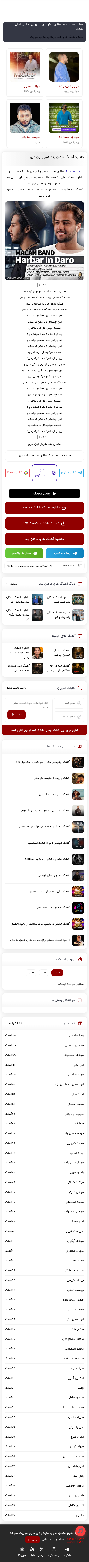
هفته (57, 972)
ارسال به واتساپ (21, 553)
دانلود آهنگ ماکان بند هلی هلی (58, 599)
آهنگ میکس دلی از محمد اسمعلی (49, 843)
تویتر (41, 1555)
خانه (68, 455)
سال (31, 972)
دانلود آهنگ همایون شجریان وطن (19, 653)
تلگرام (67, 1555)
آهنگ (68, 171)
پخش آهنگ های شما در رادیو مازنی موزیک (56, 37)
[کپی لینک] (80, 566)
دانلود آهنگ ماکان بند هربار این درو (57, 157)
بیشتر (13, 584)
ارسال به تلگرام (62, 553)
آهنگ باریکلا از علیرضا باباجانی (52, 778)
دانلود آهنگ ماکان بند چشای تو (58, 615)
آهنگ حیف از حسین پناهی (62, 652)
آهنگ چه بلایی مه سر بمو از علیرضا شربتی (44, 810)
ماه (44, 972)
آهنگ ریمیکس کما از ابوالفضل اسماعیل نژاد (43, 762)
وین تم (32, 1539)
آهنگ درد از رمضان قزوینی (54, 875)
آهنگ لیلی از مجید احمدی (54, 794)
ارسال (18, 715)
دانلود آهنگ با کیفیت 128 (41, 523)
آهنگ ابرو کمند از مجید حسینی (19, 668)
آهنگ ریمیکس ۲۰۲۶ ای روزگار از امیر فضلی (44, 826)
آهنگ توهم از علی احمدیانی (53, 907)
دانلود (76, 171)
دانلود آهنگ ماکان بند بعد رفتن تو (17, 599)
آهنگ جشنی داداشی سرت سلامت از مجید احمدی (40, 924)
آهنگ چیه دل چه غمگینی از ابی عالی (58, 668)
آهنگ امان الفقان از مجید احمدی (50, 891)
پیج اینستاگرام (41, 473)
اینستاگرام (53, 1555)
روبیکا (22, 1555)
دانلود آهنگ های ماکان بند (44, 539)
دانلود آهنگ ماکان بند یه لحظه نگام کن (17, 615)
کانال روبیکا (14, 472)
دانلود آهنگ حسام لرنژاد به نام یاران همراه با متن (40, 940)
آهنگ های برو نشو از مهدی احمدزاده (47, 859)
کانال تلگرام (68, 472)
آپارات (32, 1555)
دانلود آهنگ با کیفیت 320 (41, 507)
